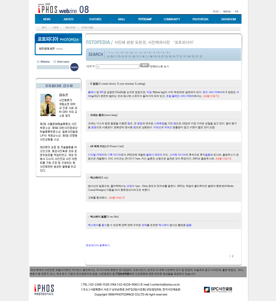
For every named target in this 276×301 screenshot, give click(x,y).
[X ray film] (104, 216)
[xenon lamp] (103, 115)
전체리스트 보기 (159, 66)
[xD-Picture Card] (107, 146)
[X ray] (99, 177)
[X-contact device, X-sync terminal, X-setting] (117, 83)
